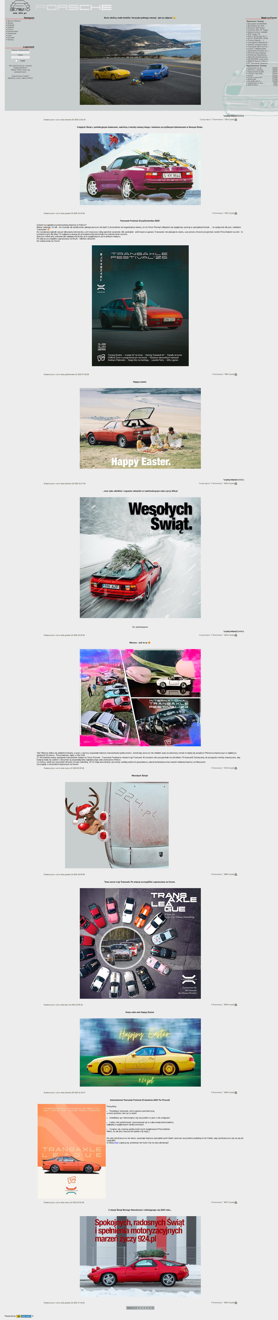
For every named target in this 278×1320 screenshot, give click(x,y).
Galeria (11, 27)
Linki (10, 35)
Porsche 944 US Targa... (258, 30)
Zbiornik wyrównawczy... (258, 57)
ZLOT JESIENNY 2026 (258, 38)
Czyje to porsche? (255, 77)
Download (12, 33)
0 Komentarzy (217, 119)
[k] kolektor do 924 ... (257, 26)
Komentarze (13, 31)
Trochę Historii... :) (256, 40)
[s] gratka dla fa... (255, 81)
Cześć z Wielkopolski (257, 49)
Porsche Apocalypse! (257, 53)
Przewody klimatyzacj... (258, 55)
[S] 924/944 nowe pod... (258, 59)
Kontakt (11, 37)
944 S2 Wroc (253, 85)
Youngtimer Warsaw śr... (258, 42)
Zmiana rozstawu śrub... (258, 44)
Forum (10, 29)
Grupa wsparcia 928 (256, 72)
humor (250, 75)
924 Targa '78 (254, 34)
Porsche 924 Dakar (256, 28)
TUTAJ (30, 78)
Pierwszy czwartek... (256, 70)
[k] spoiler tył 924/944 (257, 24)
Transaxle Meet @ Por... (258, 47)
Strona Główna (14, 21)
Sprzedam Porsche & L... (259, 51)
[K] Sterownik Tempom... (258, 63)
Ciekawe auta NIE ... (256, 74)
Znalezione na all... (255, 68)
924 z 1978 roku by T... (258, 36)
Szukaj (10, 40)
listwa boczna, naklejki (257, 32)
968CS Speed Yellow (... (258, 61)
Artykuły (10, 25)
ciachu (58, 120)
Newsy (10, 23)
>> (153, 1308)
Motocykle (252, 79)
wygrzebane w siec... (256, 83)
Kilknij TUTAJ (16, 70)
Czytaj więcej (205, 119)
